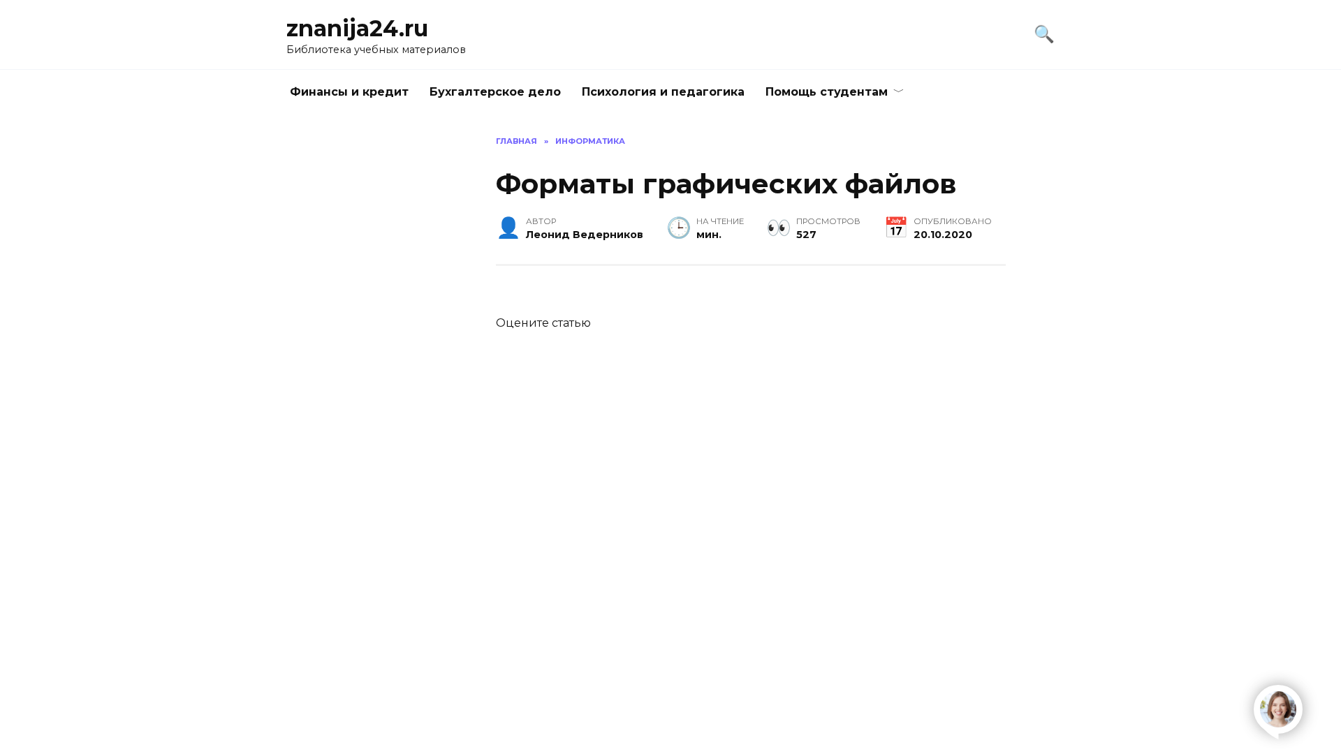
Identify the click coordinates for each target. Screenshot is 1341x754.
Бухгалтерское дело (495, 91)
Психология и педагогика (663, 91)
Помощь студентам (826, 91)
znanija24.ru (357, 28)
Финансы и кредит (349, 91)
